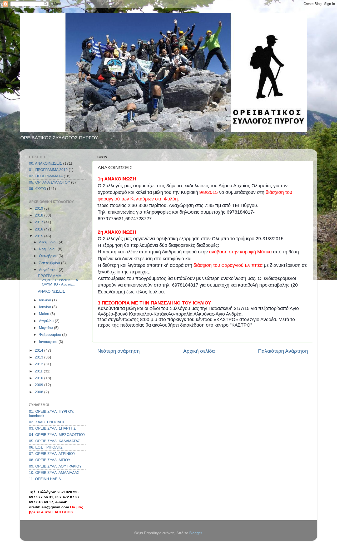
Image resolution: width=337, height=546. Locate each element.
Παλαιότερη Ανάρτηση (283, 351)
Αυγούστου (49, 270)
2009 (39, 385)
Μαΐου (44, 314)
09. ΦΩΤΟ (37, 189)
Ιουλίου (45, 300)
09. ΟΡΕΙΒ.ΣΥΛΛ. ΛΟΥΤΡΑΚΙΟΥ (55, 466)
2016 (39, 229)
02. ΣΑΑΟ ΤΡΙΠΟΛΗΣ (47, 422)
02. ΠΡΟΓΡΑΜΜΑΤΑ (46, 176)
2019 (39, 208)
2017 (39, 222)
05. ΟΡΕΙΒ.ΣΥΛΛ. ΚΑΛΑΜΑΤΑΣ (54, 441)
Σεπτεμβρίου (50, 263)
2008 (39, 392)
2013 (39, 357)
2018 (39, 215)
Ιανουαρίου (48, 342)
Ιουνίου (45, 307)
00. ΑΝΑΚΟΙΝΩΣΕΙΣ (45, 163)
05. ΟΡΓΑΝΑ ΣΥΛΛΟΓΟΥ (49, 182)
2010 (39, 378)
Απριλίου (47, 321)
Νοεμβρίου (48, 249)
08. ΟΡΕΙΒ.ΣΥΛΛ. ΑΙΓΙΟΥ (49, 460)
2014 (39, 350)
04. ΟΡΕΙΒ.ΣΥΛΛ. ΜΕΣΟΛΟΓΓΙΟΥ (57, 435)
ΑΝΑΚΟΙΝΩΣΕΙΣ (51, 291)
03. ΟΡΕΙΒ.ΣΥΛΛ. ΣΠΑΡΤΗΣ (52, 428)
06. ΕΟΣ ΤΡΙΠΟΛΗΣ (46, 447)
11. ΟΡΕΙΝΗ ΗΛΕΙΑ (45, 479)
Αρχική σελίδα (199, 351)
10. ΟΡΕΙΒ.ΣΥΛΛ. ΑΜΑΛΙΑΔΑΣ (54, 473)
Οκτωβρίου (48, 256)
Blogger (195, 533)
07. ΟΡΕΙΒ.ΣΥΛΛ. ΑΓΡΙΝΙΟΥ (52, 454)
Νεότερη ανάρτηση (118, 351)
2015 (39, 236)
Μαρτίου (46, 328)
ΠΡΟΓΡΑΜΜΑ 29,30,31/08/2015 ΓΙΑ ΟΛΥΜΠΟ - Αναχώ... (58, 280)
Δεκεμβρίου (49, 242)
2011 (39, 371)
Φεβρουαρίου (50, 335)
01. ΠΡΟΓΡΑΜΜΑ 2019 (48, 170)
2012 (39, 364)
